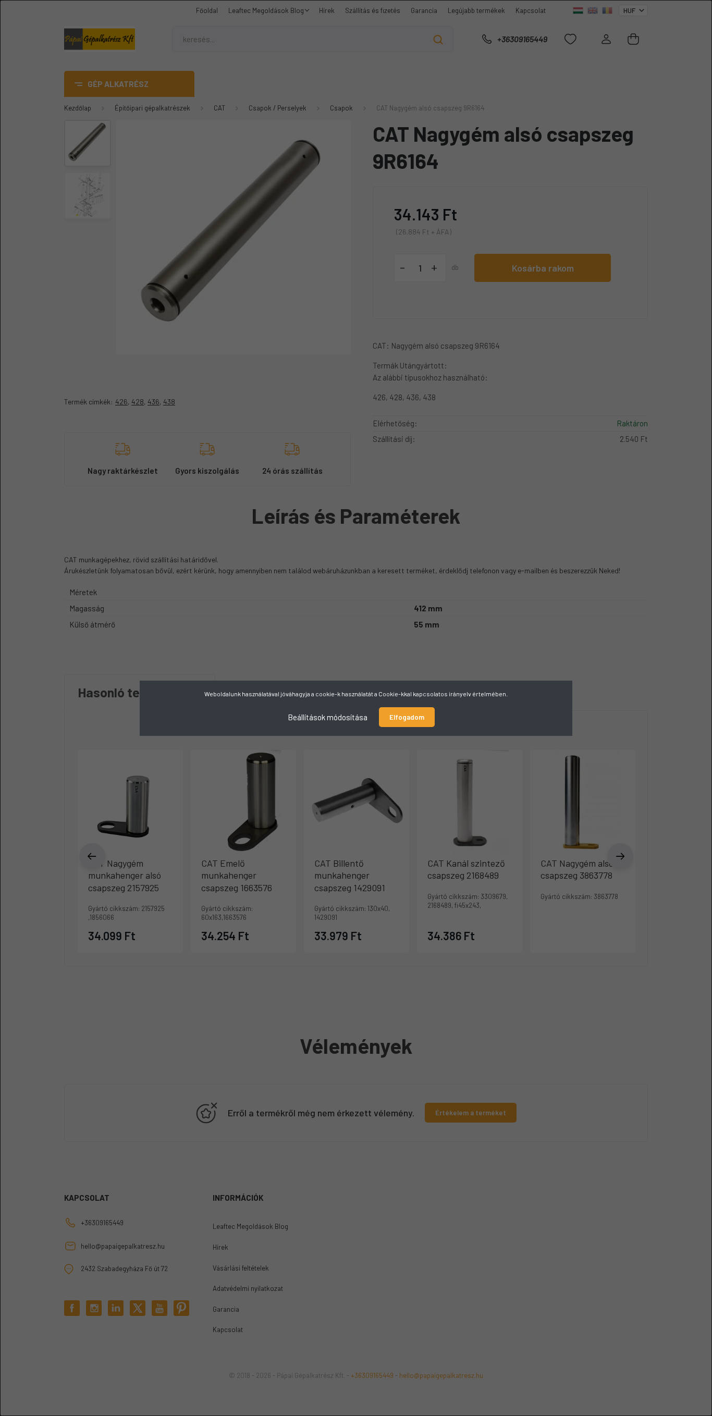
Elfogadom (406, 717)
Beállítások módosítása (327, 716)
